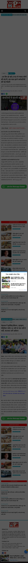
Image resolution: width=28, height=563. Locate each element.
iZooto (25, 289)
